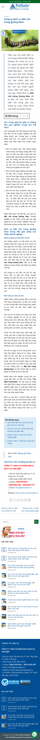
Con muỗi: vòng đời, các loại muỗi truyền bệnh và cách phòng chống (21, 566)
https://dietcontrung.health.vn (26, 493)
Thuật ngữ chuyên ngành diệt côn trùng (23, 600)
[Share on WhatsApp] (10, 500)
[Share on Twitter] (18, 500)
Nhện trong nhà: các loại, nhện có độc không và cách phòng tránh (22, 592)
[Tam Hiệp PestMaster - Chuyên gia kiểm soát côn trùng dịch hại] (20, 6)
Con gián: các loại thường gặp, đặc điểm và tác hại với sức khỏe (21, 584)
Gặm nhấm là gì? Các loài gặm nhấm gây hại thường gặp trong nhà (22, 625)
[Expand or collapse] (27, 116)
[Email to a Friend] (22, 500)
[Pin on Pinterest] (25, 500)
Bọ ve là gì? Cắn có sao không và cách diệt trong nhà (23, 608)
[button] (3, 6)
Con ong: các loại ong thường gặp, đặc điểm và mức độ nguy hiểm (23, 575)
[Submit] (36, 522)
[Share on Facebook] (14, 500)
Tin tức (6, 16)
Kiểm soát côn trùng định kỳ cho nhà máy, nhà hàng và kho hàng (22, 549)
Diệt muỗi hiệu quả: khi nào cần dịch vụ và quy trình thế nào (23, 616)
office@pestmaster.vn (23, 488)
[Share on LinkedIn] (29, 500)
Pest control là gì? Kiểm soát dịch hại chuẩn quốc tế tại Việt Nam (22, 558)
